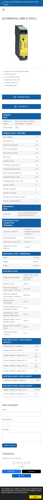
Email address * (7, 419)
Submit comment (9, 445)
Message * (5, 429)
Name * (4, 409)
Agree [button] (35, 497)
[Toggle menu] (3, 9)
